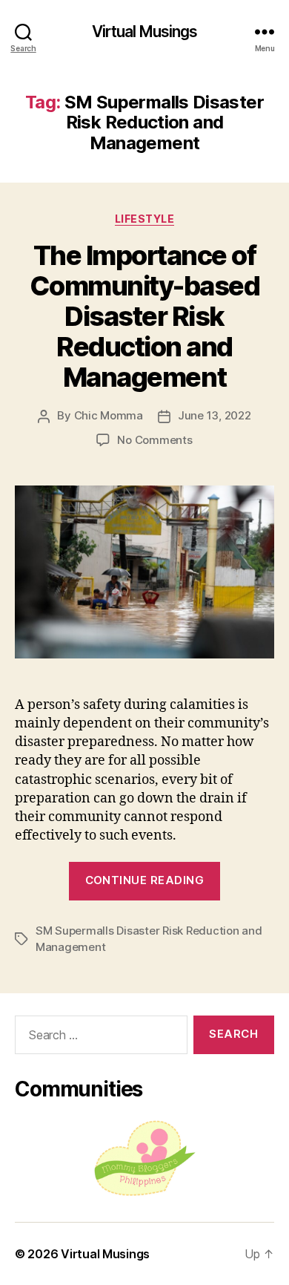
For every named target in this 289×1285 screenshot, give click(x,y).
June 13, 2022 (214, 415)
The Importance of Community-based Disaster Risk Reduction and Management (145, 316)
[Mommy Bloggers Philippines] (144, 1158)
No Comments (154, 440)
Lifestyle (145, 218)
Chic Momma (108, 415)
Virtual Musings (145, 31)
